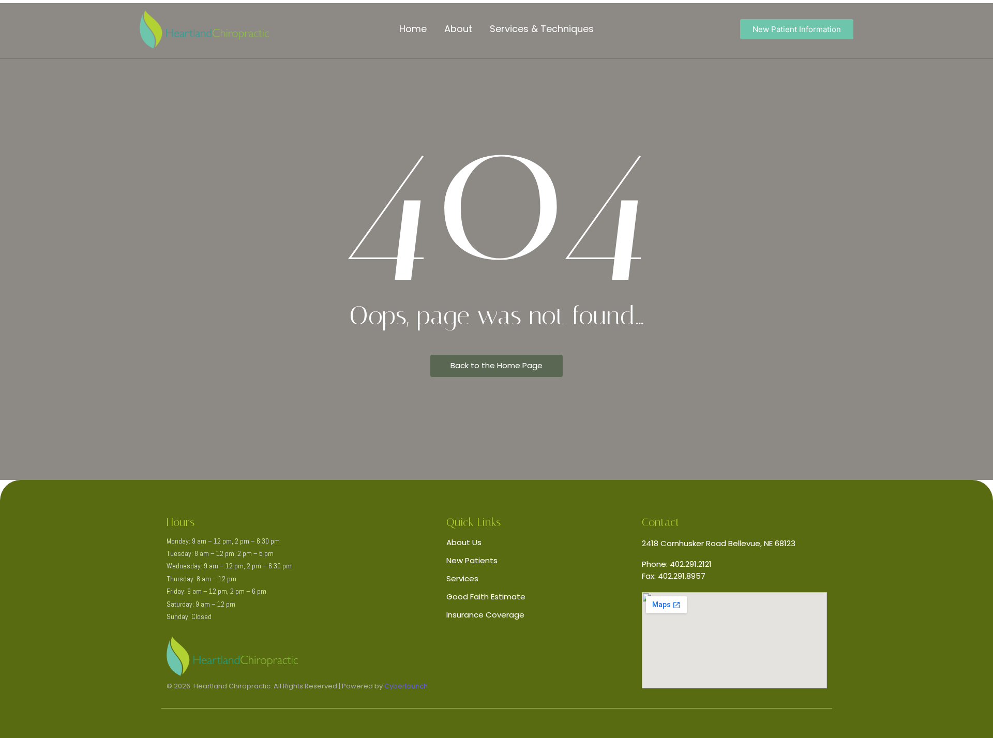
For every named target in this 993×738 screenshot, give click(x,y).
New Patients (472, 560)
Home (413, 28)
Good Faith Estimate (485, 596)
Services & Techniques (542, 28)
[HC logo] (204, 29)
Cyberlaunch (406, 686)
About (458, 28)
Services (462, 578)
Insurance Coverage (485, 614)
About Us (464, 542)
